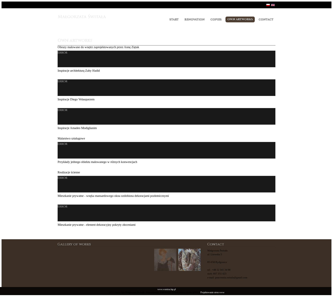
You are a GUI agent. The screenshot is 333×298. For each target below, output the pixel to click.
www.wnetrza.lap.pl (166, 289)
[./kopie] (141, 260)
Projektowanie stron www (212, 292)
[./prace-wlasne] (93, 260)
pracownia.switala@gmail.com (231, 277)
